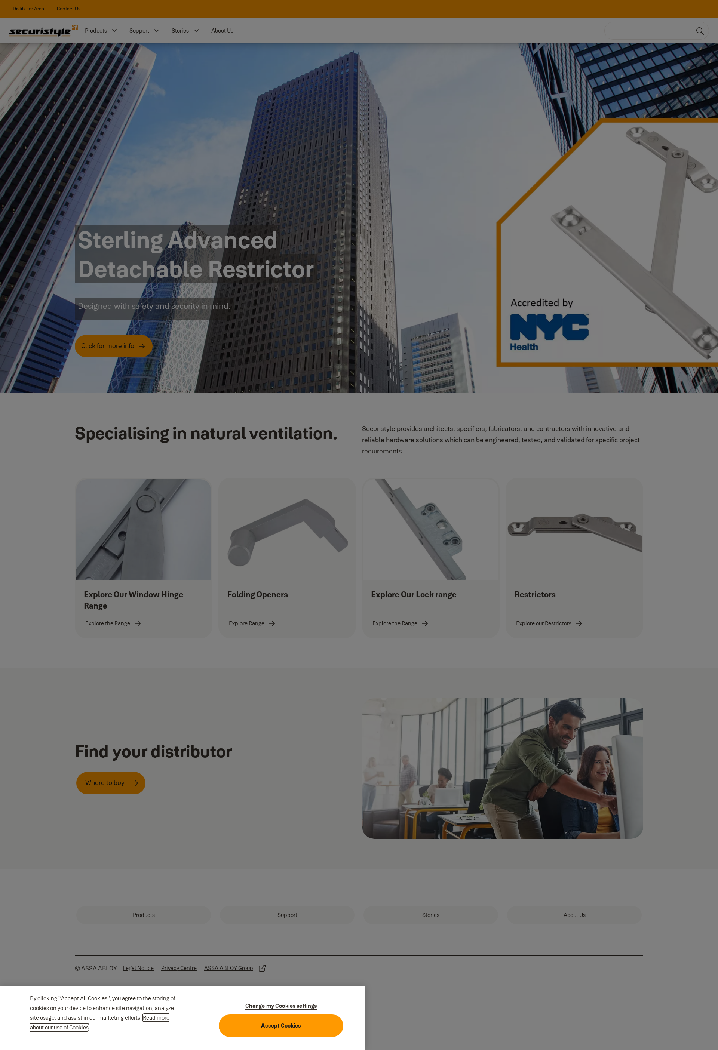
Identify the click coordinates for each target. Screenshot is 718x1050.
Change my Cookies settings (281, 1005)
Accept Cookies (281, 1025)
